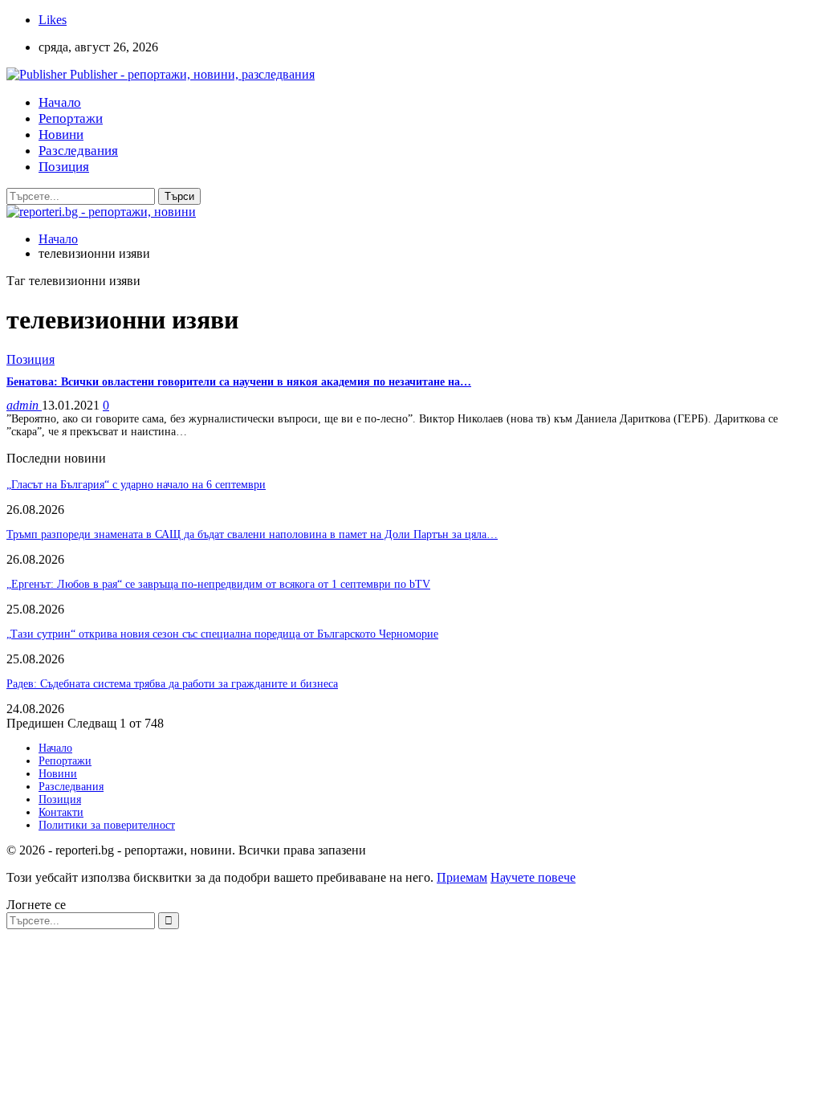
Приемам (462, 877)
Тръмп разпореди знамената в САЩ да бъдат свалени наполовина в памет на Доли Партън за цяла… (252, 534)
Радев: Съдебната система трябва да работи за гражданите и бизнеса (172, 684)
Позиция (64, 166)
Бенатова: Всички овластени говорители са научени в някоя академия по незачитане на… (238, 382)
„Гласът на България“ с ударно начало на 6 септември (136, 485)
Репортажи (71, 118)
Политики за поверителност (107, 825)
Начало (60, 102)
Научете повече (533, 877)
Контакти (61, 812)
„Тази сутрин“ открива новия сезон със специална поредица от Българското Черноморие (222, 634)
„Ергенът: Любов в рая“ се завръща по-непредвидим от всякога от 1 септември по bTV (218, 584)
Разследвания (78, 150)
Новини (61, 134)
